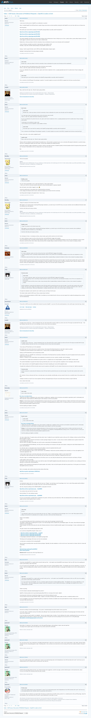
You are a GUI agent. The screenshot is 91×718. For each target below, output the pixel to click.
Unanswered (84, 10)
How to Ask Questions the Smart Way (27, 96)
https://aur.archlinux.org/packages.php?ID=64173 (31, 535)
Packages (56, 2)
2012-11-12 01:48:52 (24, 684)
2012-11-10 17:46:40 (24, 640)
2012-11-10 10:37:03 (24, 388)
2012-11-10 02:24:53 (24, 156)
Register (16, 8)
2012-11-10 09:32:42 (24, 337)
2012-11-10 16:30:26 (24, 622)
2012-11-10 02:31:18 (24, 175)
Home (50, 2)
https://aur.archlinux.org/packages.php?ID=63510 (30, 34)
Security (76, 2)
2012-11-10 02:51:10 (24, 200)
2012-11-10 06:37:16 (24, 320)
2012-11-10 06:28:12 (24, 301)
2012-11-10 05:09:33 (24, 248)
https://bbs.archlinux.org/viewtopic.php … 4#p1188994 (31, 488)
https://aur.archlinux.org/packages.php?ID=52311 (30, 31)
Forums (62, 2)
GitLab (71, 2)
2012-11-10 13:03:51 (24, 478)
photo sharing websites (24, 550)
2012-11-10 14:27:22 (24, 607)
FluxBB (85, 713)
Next (18, 16)
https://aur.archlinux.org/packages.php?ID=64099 (31, 534)
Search (12, 8)
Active (80, 10)
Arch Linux (7, 2)
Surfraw (34, 307)
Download (86, 2)
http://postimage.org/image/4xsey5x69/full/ (28, 549)
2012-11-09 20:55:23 (24, 18)
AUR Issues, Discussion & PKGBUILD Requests (23, 13)
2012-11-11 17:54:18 (23, 657)
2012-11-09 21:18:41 (24, 58)
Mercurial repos (29, 307)
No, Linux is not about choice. (26, 396)
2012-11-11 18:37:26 (23, 667)
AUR (81, 2)
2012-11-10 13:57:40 (24, 559)
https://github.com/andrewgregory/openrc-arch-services (31, 617)
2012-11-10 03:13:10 (24, 221)
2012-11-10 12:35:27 (24, 412)
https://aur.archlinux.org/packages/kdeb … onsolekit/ (32, 532)
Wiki (67, 2)
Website (7, 25)
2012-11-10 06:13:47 (24, 269)
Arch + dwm (22, 307)
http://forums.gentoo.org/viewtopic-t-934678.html (30, 471)
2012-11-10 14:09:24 (24, 573)
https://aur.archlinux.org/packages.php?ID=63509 (30, 36)
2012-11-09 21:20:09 (24, 87)
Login (20, 8)
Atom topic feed (84, 711)
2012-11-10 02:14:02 (24, 104)
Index (5, 8)
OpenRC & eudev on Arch (45, 13)
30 (15, 16)
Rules (8, 8)
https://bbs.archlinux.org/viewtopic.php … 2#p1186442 (31, 495)
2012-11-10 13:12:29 (24, 506)
